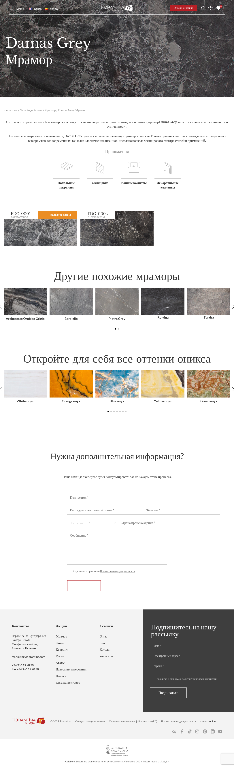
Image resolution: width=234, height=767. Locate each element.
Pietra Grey (117, 319)
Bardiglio (71, 319)
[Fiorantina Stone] (117, 8)
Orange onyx (71, 401)
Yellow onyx (163, 401)
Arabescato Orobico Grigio (25, 319)
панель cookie (208, 721)
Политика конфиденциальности (117, 571)
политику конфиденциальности (199, 678)
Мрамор (50, 110)
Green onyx (208, 401)
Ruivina (163, 317)
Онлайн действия (31, 110)
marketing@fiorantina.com (28, 656)
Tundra (209, 317)
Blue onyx (117, 401)
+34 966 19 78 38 (23, 665)
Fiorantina (11, 110)
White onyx (25, 401)
